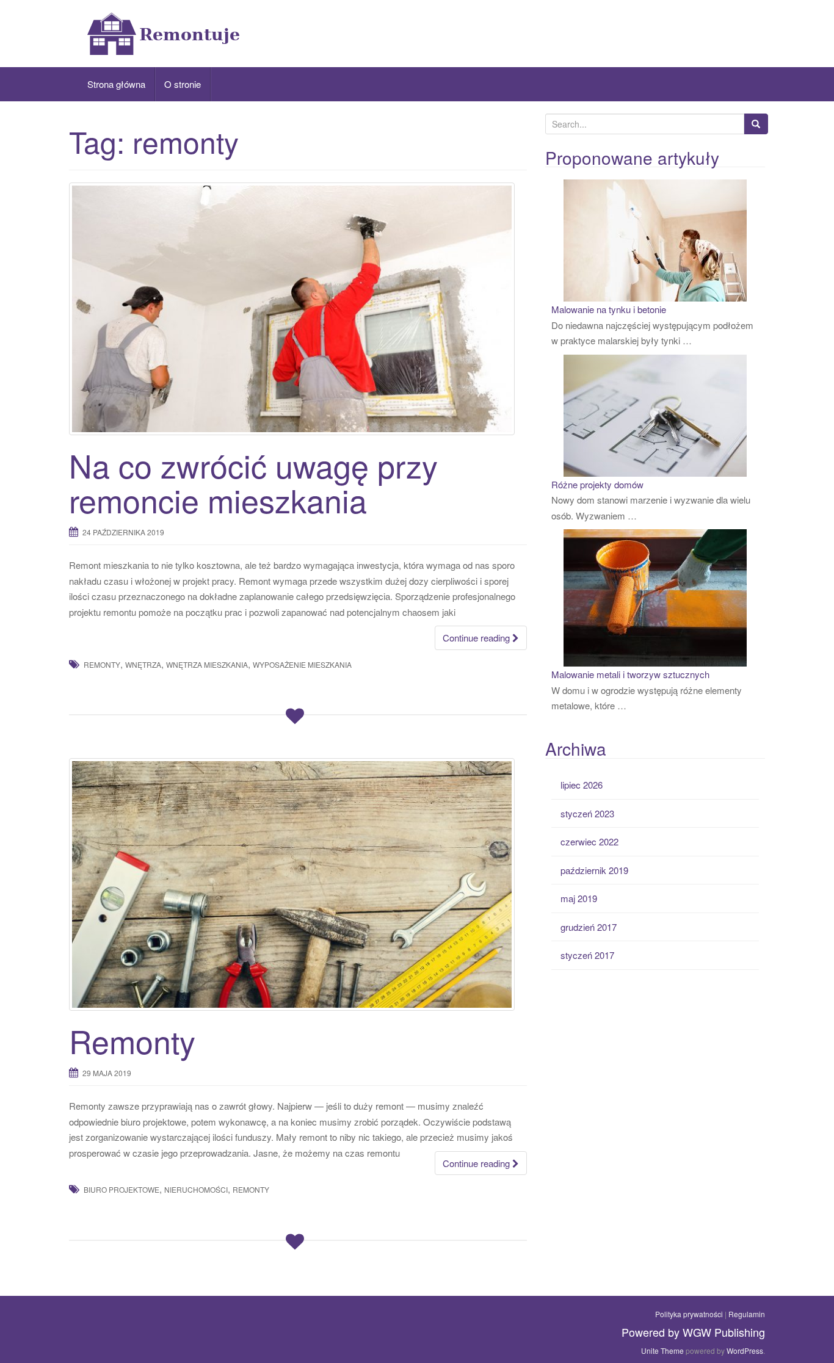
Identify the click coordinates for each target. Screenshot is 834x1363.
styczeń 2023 (587, 813)
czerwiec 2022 (589, 841)
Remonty (132, 1040)
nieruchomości (196, 1189)
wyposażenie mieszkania (302, 664)
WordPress (745, 1350)
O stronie (182, 84)
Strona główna (116, 84)
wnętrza (143, 664)
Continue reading (477, 637)
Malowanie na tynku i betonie (608, 309)
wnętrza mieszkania (207, 664)
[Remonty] (298, 884)
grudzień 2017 (588, 926)
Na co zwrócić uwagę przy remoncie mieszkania (253, 482)
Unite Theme (662, 1350)
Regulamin (746, 1314)
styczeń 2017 (587, 955)
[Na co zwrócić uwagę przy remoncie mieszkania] (298, 309)
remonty (102, 664)
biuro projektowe (121, 1189)
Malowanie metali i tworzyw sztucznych (630, 674)
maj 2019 (578, 898)
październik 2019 (594, 870)
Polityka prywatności (689, 1314)
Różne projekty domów (597, 484)
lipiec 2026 (581, 784)
